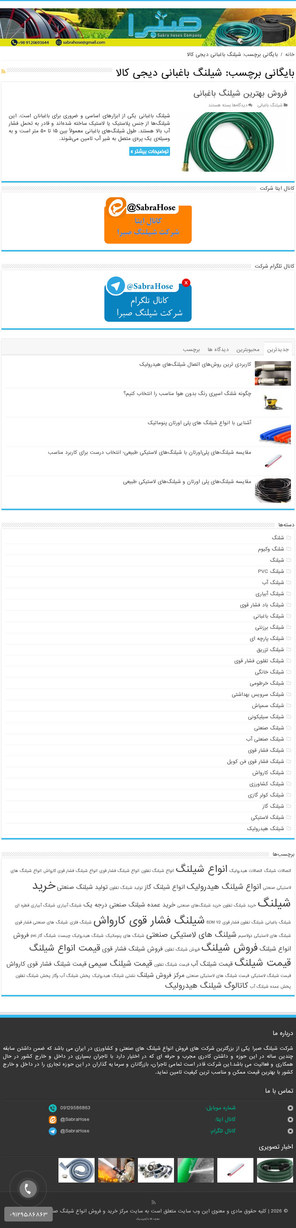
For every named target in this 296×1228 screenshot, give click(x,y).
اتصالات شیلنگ (277, 871)
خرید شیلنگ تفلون (239, 905)
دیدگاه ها (218, 350)
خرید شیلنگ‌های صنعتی (199, 905)
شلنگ (278, 538)
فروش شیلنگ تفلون (182, 949)
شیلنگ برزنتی (269, 627)
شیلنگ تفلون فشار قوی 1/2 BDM (235, 922)
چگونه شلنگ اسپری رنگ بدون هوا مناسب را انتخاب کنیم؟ (187, 394)
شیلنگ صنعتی (269, 728)
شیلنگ (277, 560)
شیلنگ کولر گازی (266, 795)
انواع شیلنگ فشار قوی (119, 871)
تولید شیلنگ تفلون (126, 888)
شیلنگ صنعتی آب (265, 739)
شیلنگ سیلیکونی (266, 717)
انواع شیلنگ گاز (164, 887)
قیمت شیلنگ (263, 963)
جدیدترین (278, 350)
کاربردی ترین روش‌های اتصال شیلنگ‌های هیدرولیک (195, 364)
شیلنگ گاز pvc (43, 936)
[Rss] (153, 1202)
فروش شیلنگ (229, 948)
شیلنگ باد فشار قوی (262, 605)
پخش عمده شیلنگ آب (270, 986)
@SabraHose (74, 1119)
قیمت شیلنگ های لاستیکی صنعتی (217, 976)
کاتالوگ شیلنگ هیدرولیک (206, 985)
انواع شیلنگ (201, 869)
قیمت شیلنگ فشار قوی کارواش (46, 964)
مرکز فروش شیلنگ (160, 975)
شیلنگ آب (273, 583)
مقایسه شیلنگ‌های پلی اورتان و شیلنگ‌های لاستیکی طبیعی (187, 482)
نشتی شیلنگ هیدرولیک (113, 976)
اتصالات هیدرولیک (245, 871)
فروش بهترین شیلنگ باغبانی (240, 94)
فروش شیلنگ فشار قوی (132, 948)
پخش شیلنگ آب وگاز (71, 976)
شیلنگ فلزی (81, 922)
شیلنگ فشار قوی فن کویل (255, 762)
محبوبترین (248, 350)
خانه (290, 54)
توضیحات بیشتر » (150, 151)
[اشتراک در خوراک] (3, 71)
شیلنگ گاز (273, 806)
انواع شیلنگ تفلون (157, 871)
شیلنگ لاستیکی (267, 817)
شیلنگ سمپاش (268, 706)
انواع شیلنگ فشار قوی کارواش (70, 871)
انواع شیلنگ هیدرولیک (224, 887)
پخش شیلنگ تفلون (33, 976)
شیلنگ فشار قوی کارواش (149, 920)
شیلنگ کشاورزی (266, 784)
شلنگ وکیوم (271, 549)
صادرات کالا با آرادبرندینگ (148, 1219)
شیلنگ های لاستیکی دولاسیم (264, 936)
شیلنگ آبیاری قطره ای (35, 905)
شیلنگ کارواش (268, 773)
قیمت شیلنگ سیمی (120, 963)
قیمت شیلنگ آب (212, 964)
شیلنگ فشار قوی (266, 750)
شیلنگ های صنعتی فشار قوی (41, 922)
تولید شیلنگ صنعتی (82, 887)
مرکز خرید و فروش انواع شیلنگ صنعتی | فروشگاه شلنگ (69, 1211)
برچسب (191, 350)
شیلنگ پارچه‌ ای (267, 638)
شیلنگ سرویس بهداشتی (258, 694)
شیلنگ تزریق (270, 650)
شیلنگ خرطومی (267, 683)
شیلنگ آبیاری (270, 594)
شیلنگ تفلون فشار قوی (259, 661)
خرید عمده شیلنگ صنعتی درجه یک (129, 904)
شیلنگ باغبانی (270, 105)
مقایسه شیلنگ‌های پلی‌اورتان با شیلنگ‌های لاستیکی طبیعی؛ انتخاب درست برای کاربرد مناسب (149, 452)
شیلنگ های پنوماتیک (124, 936)
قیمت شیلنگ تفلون (171, 964)
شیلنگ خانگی (269, 672)
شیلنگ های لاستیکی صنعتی (191, 934)
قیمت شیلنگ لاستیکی (271, 976)
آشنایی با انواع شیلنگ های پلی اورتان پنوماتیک (199, 423)
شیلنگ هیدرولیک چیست (81, 936)
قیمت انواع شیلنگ (64, 948)
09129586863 (75, 1108)
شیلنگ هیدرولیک (265, 829)
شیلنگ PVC (271, 571)
